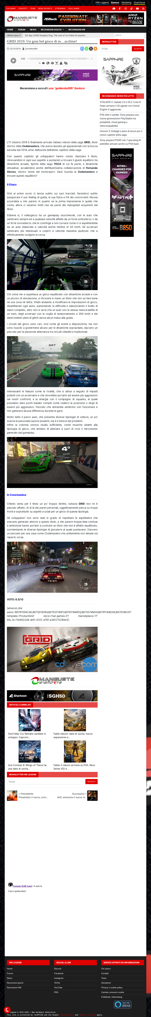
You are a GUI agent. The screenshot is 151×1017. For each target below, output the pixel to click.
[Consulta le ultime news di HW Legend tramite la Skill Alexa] (122, 1004)
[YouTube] (137, 8)
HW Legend (102, 2)
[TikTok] (131, 8)
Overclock (139, 2)
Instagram (59, 978)
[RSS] (143, 8)
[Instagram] (126, 8)
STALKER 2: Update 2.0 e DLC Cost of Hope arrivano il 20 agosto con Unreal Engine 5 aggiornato (120, 106)
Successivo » (72, 795)
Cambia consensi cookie (112, 992)
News (33, 29)
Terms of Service (87, 1015)
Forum (21, 29)
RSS (56, 992)
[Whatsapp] (86, 49)
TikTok (57, 983)
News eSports (45, 8)
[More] (95, 49)
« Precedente (33, 795)
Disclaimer (73, 8)
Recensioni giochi (51, 29)
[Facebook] (120, 8)
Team (32, 8)
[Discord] (114, 8)
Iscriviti (91, 781)
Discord (57, 968)
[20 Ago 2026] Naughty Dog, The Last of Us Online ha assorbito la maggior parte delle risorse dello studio (56, 35)
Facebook (58, 973)
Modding (126, 2)
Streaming (60, 8)
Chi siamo (10, 8)
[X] (91, 49)
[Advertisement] (52, 114)
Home (10, 29)
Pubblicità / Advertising (111, 997)
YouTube (58, 987)
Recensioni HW (76, 29)
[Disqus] (75, 842)
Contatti (22, 8)
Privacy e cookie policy (111, 987)
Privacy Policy (67, 1015)
